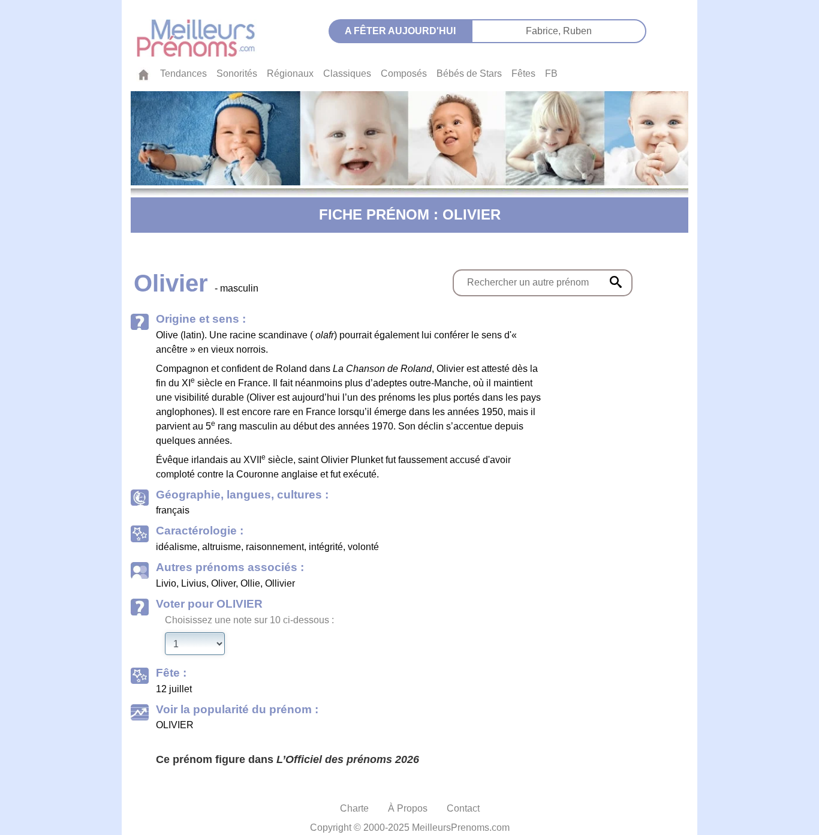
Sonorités (236, 73)
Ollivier (280, 583)
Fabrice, (544, 31)
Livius (193, 583)
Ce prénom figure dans (287, 759)
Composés (404, 73)
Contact (463, 808)
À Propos (407, 808)
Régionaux (290, 73)
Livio (166, 583)
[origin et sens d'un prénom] (615, 282)
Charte (354, 808)
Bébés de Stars (469, 73)
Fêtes (523, 73)
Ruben (577, 31)
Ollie (250, 583)
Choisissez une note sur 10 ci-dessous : (249, 620)
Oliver (223, 583)
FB (551, 73)
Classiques (347, 73)
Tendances (183, 73)
